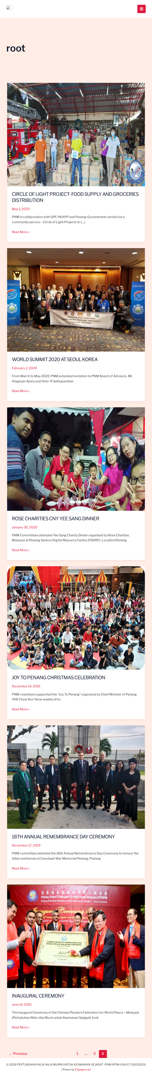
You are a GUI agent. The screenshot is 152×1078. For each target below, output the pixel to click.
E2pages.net (83, 1069)
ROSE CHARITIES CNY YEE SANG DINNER (55, 518)
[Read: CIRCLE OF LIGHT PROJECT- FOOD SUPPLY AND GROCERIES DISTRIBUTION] (76, 134)
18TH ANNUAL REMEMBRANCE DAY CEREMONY (63, 837)
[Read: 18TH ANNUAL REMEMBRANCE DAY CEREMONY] (76, 777)
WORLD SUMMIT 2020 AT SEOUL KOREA (55, 359)
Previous (18, 1054)
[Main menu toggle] (141, 9)
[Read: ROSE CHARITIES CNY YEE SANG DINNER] (76, 459)
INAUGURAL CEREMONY (38, 996)
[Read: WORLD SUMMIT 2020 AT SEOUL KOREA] (76, 299)
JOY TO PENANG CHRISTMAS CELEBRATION (58, 677)
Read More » (21, 232)
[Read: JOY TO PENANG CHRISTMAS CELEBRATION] (76, 618)
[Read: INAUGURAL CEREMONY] (76, 936)
